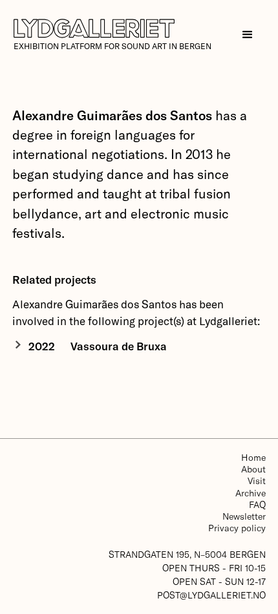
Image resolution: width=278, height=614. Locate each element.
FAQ (257, 504)
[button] (247, 34)
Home (253, 457)
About (253, 468)
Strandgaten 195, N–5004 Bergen (187, 554)
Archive (250, 492)
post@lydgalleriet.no (211, 594)
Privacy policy (237, 527)
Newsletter (244, 516)
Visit (257, 480)
